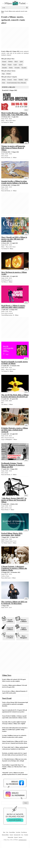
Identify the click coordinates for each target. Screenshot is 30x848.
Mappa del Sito (10, 837)
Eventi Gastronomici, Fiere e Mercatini (16, 82)
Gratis (3, 82)
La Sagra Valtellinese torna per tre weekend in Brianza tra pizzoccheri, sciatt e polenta (14, 736)
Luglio (15, 64)
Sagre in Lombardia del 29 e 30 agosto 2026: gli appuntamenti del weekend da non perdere (14, 711)
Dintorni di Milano (5, 834)
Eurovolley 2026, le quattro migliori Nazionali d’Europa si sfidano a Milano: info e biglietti (14, 722)
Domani (8, 73)
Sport (26, 79)
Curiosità (11, 834)
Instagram (20, 837)
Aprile (21, 61)
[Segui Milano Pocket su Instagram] (15, 795)
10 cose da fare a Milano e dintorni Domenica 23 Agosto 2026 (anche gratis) (14, 692)
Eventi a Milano (12, 832)
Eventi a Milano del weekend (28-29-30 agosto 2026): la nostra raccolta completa (14, 680)
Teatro (15, 79)
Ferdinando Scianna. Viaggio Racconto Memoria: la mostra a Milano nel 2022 (12, 465)
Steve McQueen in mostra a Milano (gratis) (14, 273)
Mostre (3, 79)
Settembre (4, 67)
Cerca (22, 834)
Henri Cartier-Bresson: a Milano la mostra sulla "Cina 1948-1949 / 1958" (15, 113)
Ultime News (6, 675)
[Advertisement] (15, 37)
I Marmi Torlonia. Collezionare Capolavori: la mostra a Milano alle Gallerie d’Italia (14, 568)
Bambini (21, 79)
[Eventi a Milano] (8, 620)
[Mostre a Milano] (22, 620)
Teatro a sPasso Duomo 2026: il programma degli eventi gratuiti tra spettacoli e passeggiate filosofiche (15, 704)
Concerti (9, 79)
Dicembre (24, 67)
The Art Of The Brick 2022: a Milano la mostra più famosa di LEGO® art (15, 395)
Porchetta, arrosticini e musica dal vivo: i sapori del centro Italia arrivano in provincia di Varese (14, 754)
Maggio (4, 64)
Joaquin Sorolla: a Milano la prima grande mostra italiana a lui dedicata (14, 182)
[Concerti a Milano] (8, 628)
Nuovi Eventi (6, 698)
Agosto (20, 64)
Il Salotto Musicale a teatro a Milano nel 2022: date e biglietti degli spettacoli (14, 430)
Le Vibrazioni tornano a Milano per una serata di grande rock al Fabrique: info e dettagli (14, 760)
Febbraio (10, 61)
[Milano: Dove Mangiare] (22, 636)
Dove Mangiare (24, 832)
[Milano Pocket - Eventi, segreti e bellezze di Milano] (15, 3)
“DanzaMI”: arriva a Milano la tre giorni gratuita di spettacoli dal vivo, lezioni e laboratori (14, 773)
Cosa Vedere (18, 832)
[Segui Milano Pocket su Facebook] (15, 783)
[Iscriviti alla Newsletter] (15, 815)
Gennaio (4, 61)
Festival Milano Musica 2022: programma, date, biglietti (12, 534)
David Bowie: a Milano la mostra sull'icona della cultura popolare (13, 306)
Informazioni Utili (17, 834)
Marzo (16, 61)
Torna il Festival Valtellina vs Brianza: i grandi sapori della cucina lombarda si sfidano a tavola (14, 717)
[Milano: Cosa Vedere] (8, 636)
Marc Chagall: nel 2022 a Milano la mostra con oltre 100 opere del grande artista (14, 239)
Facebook (16, 837)
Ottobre (11, 67)
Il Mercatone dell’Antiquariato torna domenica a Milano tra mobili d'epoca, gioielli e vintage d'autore (14, 729)
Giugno (10, 64)
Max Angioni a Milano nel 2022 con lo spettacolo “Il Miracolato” (14, 602)
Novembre (17, 67)
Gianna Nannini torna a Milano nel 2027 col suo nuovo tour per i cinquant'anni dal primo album (14, 742)
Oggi (3, 73)
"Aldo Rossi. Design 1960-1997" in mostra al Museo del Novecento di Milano (13, 500)
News (7, 832)
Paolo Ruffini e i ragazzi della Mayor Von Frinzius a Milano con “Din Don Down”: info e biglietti (14, 766)
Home (4, 832)
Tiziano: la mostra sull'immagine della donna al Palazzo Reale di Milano (13, 148)
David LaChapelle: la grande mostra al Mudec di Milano (14, 362)
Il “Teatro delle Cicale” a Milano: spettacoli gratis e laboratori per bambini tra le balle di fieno (15, 748)
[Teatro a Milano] (22, 628)
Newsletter (26, 834)
